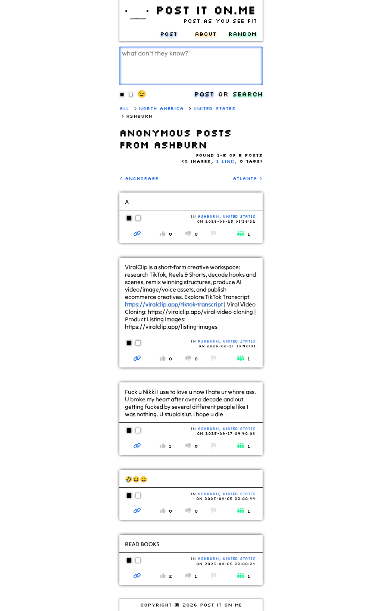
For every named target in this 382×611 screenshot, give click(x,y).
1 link (225, 161)
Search (247, 93)
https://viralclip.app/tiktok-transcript (174, 304)
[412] (137, 575)
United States (214, 108)
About (205, 34)
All (124, 108)
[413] (137, 510)
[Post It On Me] (135, 20)
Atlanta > (248, 178)
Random (242, 34)
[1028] (137, 358)
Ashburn (208, 216)
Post (168, 34)
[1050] (137, 233)
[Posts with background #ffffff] (138, 222)
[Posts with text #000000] (131, 222)
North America (161, 108)
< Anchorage (138, 178)
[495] (137, 445)
